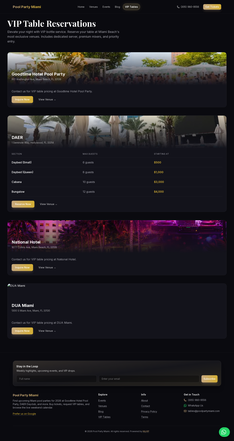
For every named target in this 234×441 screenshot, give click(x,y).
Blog (117, 6)
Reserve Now (23, 204)
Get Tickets (212, 6)
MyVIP (146, 431)
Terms (144, 416)
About (144, 400)
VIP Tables (131, 6)
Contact (145, 406)
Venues (93, 6)
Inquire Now (22, 99)
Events (106, 6)
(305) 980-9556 (197, 400)
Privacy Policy (149, 411)
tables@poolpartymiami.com (204, 410)
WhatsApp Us (195, 405)
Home (81, 6)
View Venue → (47, 99)
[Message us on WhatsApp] (224, 432)
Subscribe (209, 378)
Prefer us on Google (24, 413)
